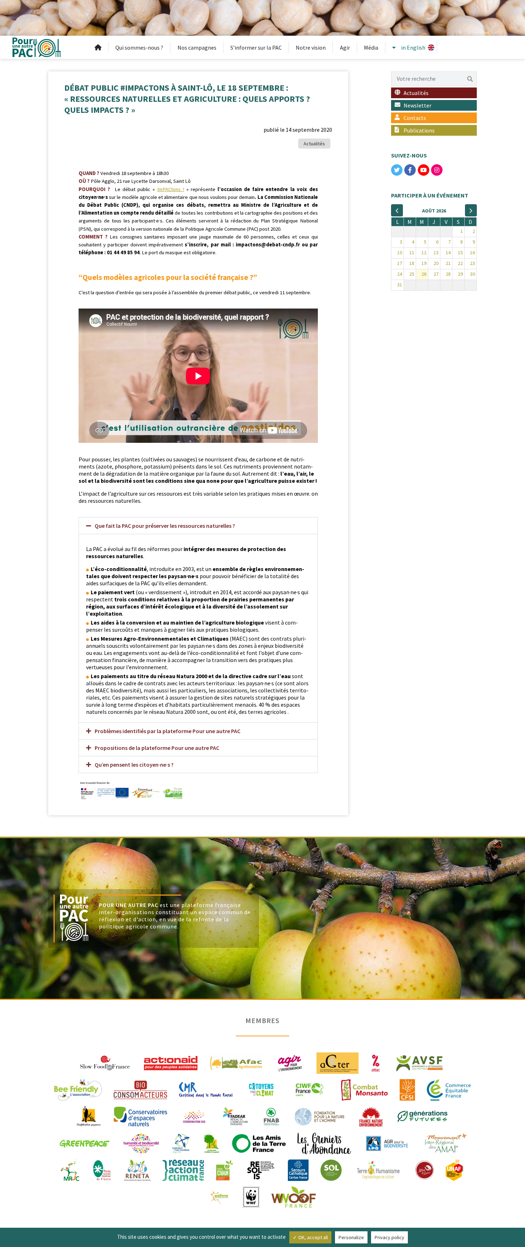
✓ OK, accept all (310, 1237)
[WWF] (250, 1196)
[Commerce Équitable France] (449, 1089)
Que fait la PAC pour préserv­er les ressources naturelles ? (165, 525)
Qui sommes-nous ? (139, 47)
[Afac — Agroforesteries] (236, 1062)
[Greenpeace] (84, 1142)
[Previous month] (397, 210)
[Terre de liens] (424, 1169)
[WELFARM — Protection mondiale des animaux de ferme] (220, 1196)
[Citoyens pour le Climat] (261, 1089)
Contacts (415, 117)
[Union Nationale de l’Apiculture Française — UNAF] (455, 1169)
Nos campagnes (197, 47)
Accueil (98, 47)
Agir (345, 47)
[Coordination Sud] (194, 1116)
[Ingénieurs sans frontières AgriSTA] (180, 1142)
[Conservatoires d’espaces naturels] (140, 1116)
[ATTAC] (375, 1062)
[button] (198, 525)
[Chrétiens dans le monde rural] (205, 1089)
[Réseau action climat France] (183, 1169)
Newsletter (417, 105)
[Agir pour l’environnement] (290, 1062)
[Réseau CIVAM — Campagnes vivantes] (225, 1169)
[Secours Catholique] (298, 1169)
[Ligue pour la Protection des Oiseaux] (387, 1142)
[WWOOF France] (293, 1196)
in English (413, 47)
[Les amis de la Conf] (211, 1142)
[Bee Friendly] (78, 1089)
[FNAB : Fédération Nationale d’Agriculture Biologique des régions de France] (271, 1116)
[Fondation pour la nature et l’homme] (319, 1116)
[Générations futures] (422, 1116)
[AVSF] (419, 1062)
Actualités (314, 143)
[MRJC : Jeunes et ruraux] (70, 1169)
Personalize (351, 1237)
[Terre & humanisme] (378, 1169)
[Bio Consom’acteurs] (140, 1089)
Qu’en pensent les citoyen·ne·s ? (134, 764)
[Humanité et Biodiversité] (141, 1142)
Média (371, 47)
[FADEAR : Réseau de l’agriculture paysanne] (235, 1116)
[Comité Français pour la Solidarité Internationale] (407, 1089)
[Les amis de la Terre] (259, 1142)
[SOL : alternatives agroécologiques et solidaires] (331, 1169)
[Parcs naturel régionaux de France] (101, 1169)
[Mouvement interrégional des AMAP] (445, 1142)
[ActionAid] (171, 1062)
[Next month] (471, 210)
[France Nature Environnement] (371, 1116)
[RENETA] (137, 1169)
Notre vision (311, 47)
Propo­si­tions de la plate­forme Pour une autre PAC (157, 747)
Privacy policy (389, 1237)
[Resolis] (260, 1169)
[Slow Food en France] (105, 1062)
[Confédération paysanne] (89, 1116)
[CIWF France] (309, 1089)
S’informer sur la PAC (256, 47)
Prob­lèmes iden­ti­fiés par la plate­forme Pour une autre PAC (167, 731)
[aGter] (337, 1062)
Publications (419, 130)
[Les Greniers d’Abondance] (324, 1142)
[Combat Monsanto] (364, 1089)
